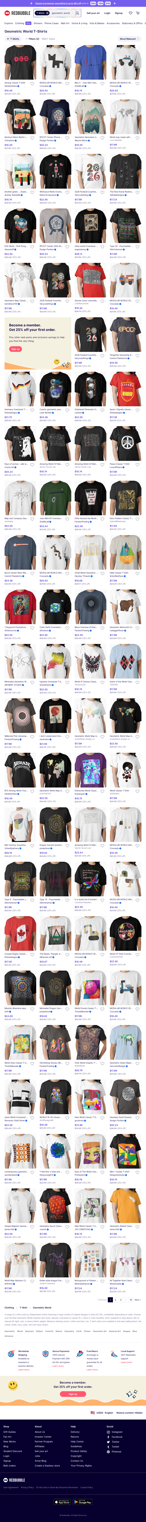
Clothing (22, 23)
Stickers (38, 23)
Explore (9, 23)
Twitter (115, 1441)
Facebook (117, 1436)
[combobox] (57, 13)
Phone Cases (52, 23)
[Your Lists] (130, 13)
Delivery (75, 1431)
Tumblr (115, 1446)
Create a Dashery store (47, 1465)
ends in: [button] (62, 3)
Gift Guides (9, 1431)
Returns (75, 1436)
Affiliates (39, 1446)
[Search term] (77, 13)
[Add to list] (32, 83)
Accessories (113, 23)
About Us (40, 1431)
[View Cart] (138, 13)
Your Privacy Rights (81, 1465)
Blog (5, 1446)
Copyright (76, 1456)
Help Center (77, 1441)
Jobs (37, 1456)
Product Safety (79, 1451)
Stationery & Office (132, 23)
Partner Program (44, 1441)
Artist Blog (40, 1460)
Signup (7, 1460)
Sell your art (41, 1451)
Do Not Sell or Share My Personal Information (57, 1487)
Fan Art (7, 1436)
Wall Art (65, 23)
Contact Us (77, 1460)
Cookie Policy (86, 1487)
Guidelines (76, 1446)
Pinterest (116, 1451)
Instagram (117, 1431)
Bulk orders (9, 1465)
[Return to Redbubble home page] (17, 13)
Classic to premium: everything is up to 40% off (58, 3)
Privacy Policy (27, 1487)
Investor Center (43, 1436)
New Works (9, 1441)
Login (6, 1456)
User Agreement (11, 1487)
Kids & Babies (97, 23)
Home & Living (79, 23)
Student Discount (12, 1451)
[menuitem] (9, 23)
